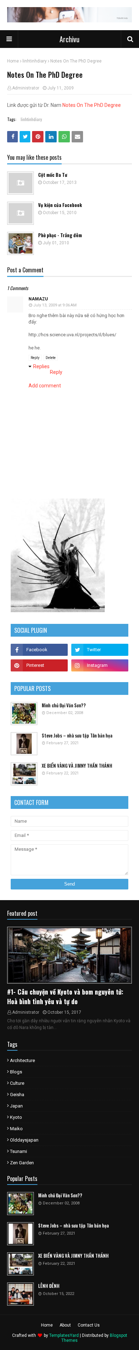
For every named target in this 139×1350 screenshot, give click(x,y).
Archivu (69, 39)
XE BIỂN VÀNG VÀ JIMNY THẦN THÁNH (77, 765)
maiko (16, 1128)
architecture (22, 1060)
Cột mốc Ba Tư (52, 175)
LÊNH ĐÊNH (49, 1286)
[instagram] (99, 665)
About (65, 1325)
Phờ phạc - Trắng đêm (60, 235)
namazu (38, 298)
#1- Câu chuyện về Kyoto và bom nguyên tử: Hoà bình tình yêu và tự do (65, 996)
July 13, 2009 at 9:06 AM (55, 305)
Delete (51, 358)
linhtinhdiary (34, 61)
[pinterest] (39, 665)
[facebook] (39, 650)
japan (16, 1106)
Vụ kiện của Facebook (60, 205)
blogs (16, 1071)
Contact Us (89, 1325)
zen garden (22, 1162)
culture (17, 1083)
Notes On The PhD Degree (91, 105)
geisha (17, 1094)
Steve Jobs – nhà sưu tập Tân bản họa (77, 735)
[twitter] (99, 650)
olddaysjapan (24, 1140)
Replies (41, 366)
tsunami (18, 1151)
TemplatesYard (64, 1335)
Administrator (25, 88)
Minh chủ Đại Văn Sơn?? (64, 705)
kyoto (16, 1117)
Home (13, 61)
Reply (35, 358)
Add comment (45, 385)
